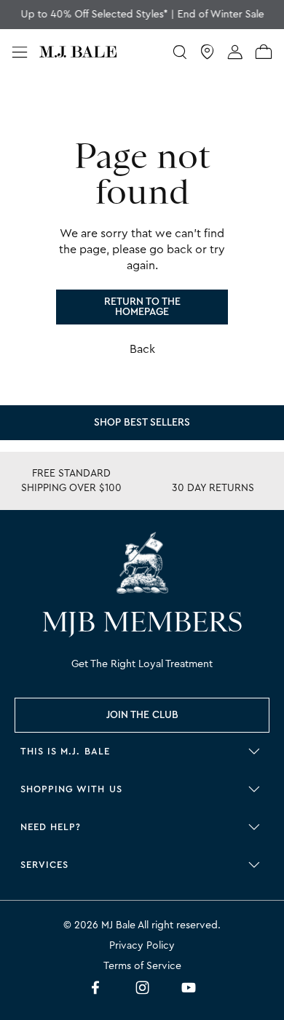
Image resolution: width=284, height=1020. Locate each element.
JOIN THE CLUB (142, 715)
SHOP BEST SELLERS (142, 423)
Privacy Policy (142, 946)
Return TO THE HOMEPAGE (142, 307)
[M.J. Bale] (142, 563)
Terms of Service (142, 966)
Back (142, 349)
